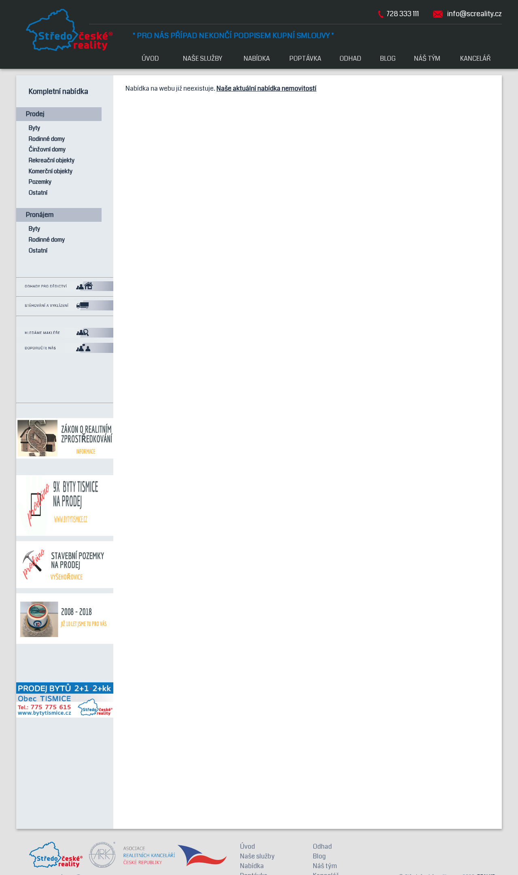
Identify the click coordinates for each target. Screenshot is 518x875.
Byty (34, 128)
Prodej (35, 114)
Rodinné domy (47, 139)
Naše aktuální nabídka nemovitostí (266, 88)
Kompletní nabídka (58, 92)
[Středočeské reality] (74, 30)
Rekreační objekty (51, 160)
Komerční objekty (50, 171)
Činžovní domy (47, 149)
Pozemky (40, 182)
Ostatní (38, 193)
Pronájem (40, 214)
